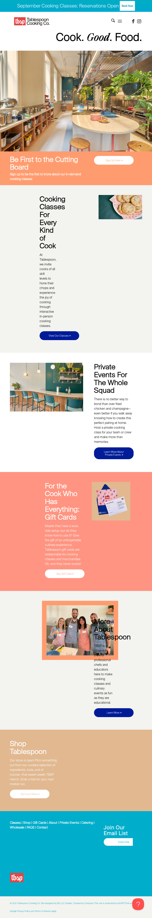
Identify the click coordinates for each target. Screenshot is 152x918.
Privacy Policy (23, 911)
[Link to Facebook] (133, 21)
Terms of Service (43, 911)
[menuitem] (111, 21)
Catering (87, 822)
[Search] (111, 21)
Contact (42, 827)
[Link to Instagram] (139, 21)
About (53, 822)
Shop (26, 822)
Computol (88, 903)
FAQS (30, 827)
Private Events (69, 822)
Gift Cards (40, 822)
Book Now (127, 5)
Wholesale (17, 827)
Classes (15, 822)
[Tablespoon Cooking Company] (32, 21)
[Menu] (120, 21)
